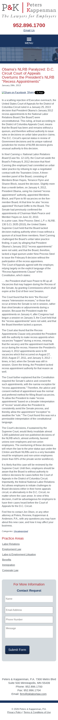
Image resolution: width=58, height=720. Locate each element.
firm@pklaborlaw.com (33, 694)
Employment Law (11, 549)
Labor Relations (11, 544)
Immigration (8, 565)
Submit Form (17, 649)
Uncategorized (21, 531)
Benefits (6, 559)
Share (30, 92)
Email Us (29, 30)
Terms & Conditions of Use (37, 712)
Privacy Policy (14, 712)
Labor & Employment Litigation (19, 554)
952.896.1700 (29, 25)
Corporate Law (10, 570)
